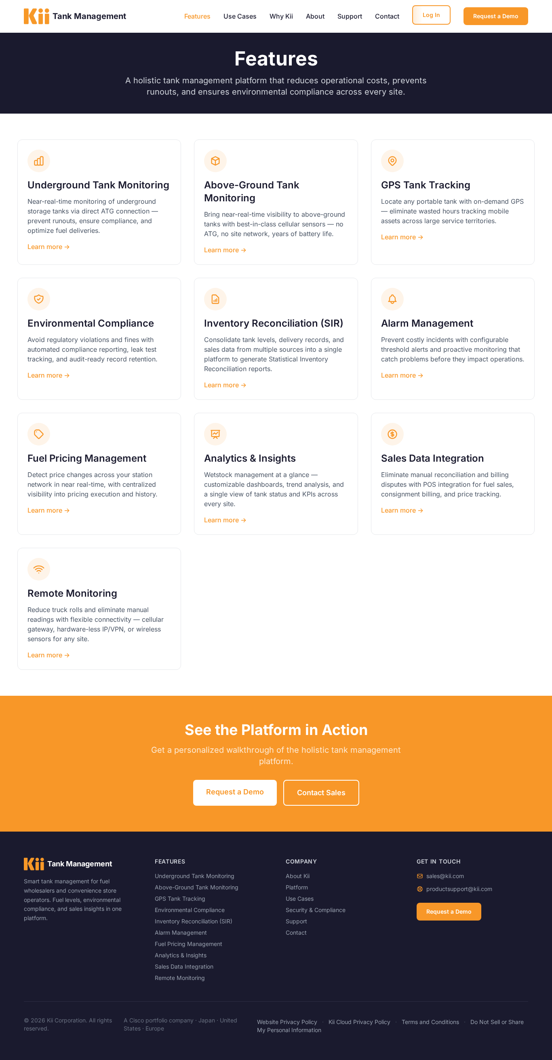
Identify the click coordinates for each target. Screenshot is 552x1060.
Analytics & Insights (180, 955)
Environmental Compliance (190, 909)
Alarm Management (181, 932)
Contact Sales (321, 792)
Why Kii (281, 16)
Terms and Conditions (430, 1021)
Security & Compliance (316, 909)
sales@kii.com (445, 875)
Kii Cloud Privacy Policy (359, 1021)
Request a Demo (495, 16)
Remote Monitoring (180, 977)
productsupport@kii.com (459, 888)
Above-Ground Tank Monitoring (196, 887)
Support (349, 16)
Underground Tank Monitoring (194, 875)
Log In (431, 14)
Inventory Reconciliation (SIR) (193, 921)
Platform (297, 887)
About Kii (298, 875)
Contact (387, 16)
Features (197, 16)
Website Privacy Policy (287, 1021)
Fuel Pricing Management (188, 943)
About (315, 16)
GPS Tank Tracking (180, 898)
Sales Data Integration (184, 966)
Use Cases (240, 16)
